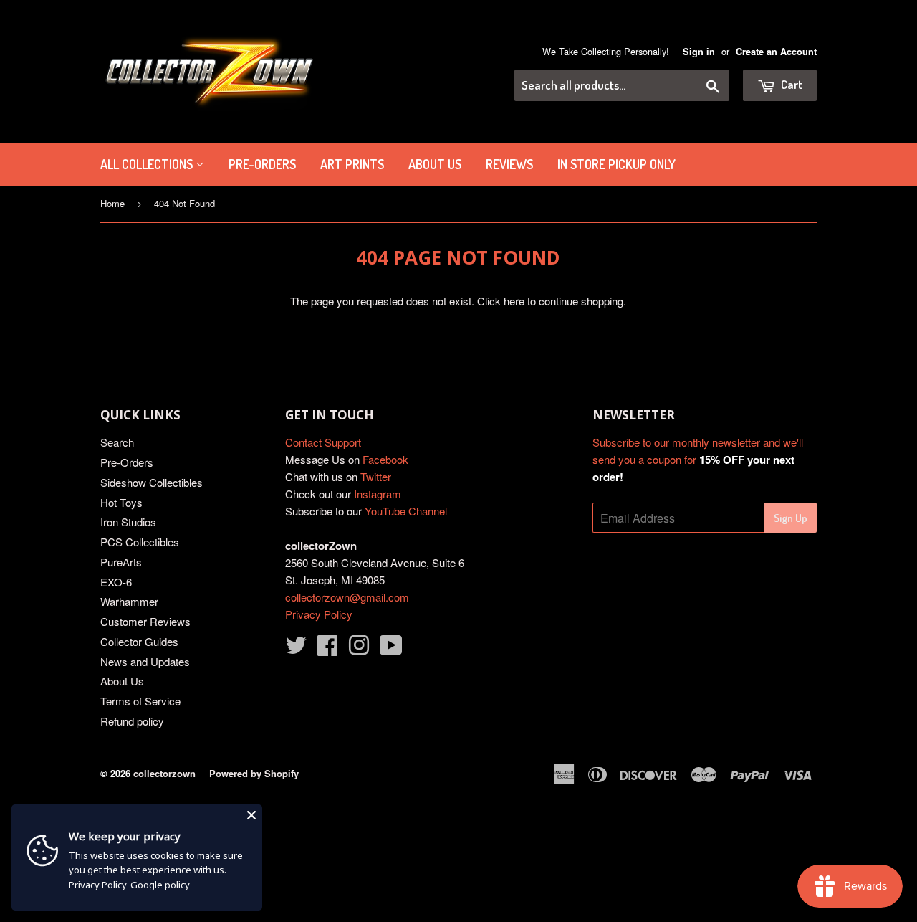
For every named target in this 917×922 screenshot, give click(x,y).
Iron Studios (128, 521)
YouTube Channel (406, 510)
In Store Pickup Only (616, 164)
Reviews (509, 164)
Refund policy (132, 720)
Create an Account (776, 51)
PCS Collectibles (139, 541)
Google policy (160, 884)
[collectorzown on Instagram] (359, 649)
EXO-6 (116, 581)
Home (112, 203)
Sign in (699, 51)
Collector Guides (139, 641)
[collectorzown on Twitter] (296, 649)
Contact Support (323, 442)
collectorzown (164, 773)
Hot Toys (121, 502)
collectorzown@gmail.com (347, 596)
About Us (434, 164)
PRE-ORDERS (262, 164)
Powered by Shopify (254, 773)
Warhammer (129, 601)
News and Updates (145, 661)
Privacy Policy (318, 614)
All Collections (148, 164)
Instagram (377, 493)
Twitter (375, 476)
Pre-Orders (126, 462)
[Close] (251, 815)
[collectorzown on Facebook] (327, 649)
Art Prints (352, 164)
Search (117, 442)
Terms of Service (140, 700)
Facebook (385, 459)
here (514, 300)
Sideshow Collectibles (151, 482)
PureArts (121, 561)
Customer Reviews (145, 621)
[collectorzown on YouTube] (391, 649)
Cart (790, 84)
